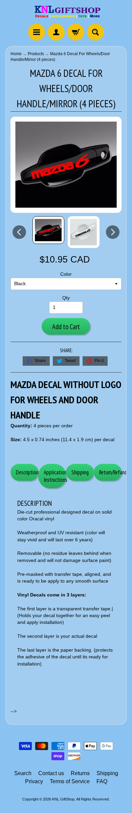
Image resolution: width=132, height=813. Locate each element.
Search (22, 773)
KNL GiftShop (63, 799)
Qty (66, 297)
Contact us (51, 773)
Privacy (34, 781)
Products (36, 54)
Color (66, 274)
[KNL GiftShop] (66, 12)
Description (27, 472)
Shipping (80, 472)
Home (16, 54)
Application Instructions (55, 476)
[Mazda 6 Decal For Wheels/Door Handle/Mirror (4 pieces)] (48, 230)
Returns (80, 773)
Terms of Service (70, 781)
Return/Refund (110, 472)
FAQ (101, 781)
